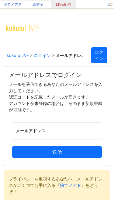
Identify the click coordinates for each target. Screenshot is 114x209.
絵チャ (38, 4)
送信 (57, 152)
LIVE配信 (63, 4)
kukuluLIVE (18, 55)
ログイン (42, 55)
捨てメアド (12, 4)
